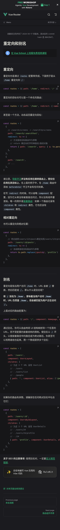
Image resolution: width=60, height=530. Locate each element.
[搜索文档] (48, 14)
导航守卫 (16, 179)
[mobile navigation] (55, 14)
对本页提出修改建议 (15, 488)
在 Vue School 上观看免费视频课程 (29, 53)
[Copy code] (55, 89)
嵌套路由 (27, 201)
